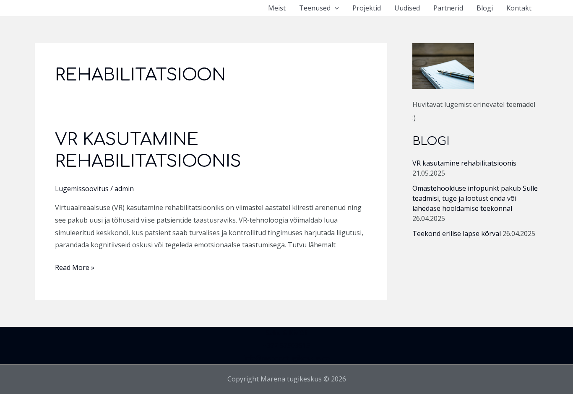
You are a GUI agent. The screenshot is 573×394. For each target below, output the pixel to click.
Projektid (366, 8)
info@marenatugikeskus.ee (286, 358)
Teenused (315, 8)
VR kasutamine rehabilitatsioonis (464, 163)
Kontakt (518, 8)
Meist (277, 8)
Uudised (407, 8)
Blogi (485, 8)
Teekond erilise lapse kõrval (456, 233)
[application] (335, 8)
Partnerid (448, 8)
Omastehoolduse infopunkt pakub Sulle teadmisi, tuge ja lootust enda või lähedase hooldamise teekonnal (475, 198)
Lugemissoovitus (82, 188)
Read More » (74, 267)
